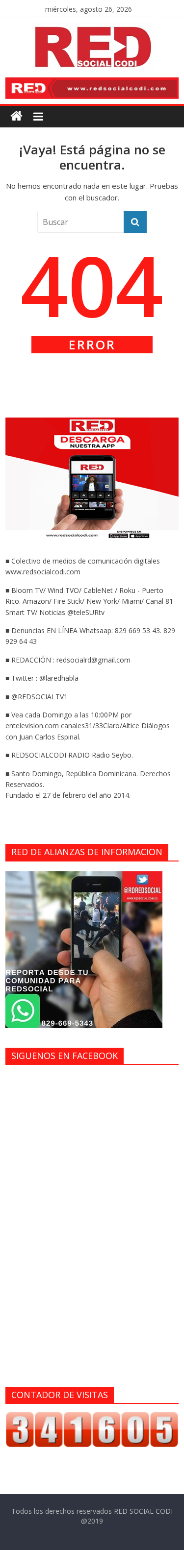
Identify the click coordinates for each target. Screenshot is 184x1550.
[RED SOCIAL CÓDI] (16, 116)
